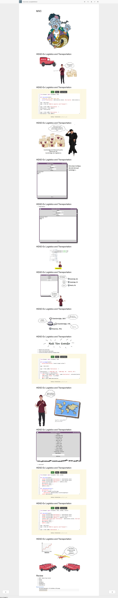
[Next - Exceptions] (112, 592)
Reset (57, 92)
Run (52, 92)
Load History (63, 92)
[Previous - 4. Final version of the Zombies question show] (5, 592)
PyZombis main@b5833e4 (30, 2)
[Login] (20, 1)
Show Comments (40, 587)
